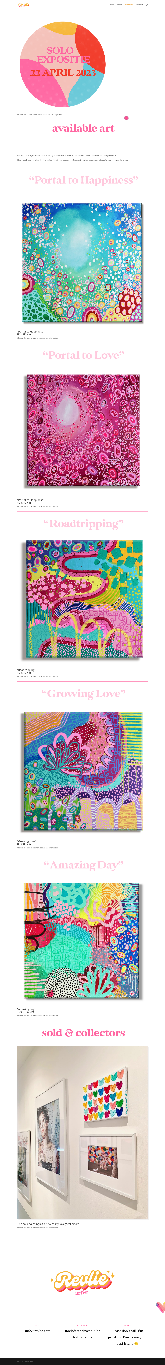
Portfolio (129, 5)
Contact (139, 5)
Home (111, 5)
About (119, 5)
